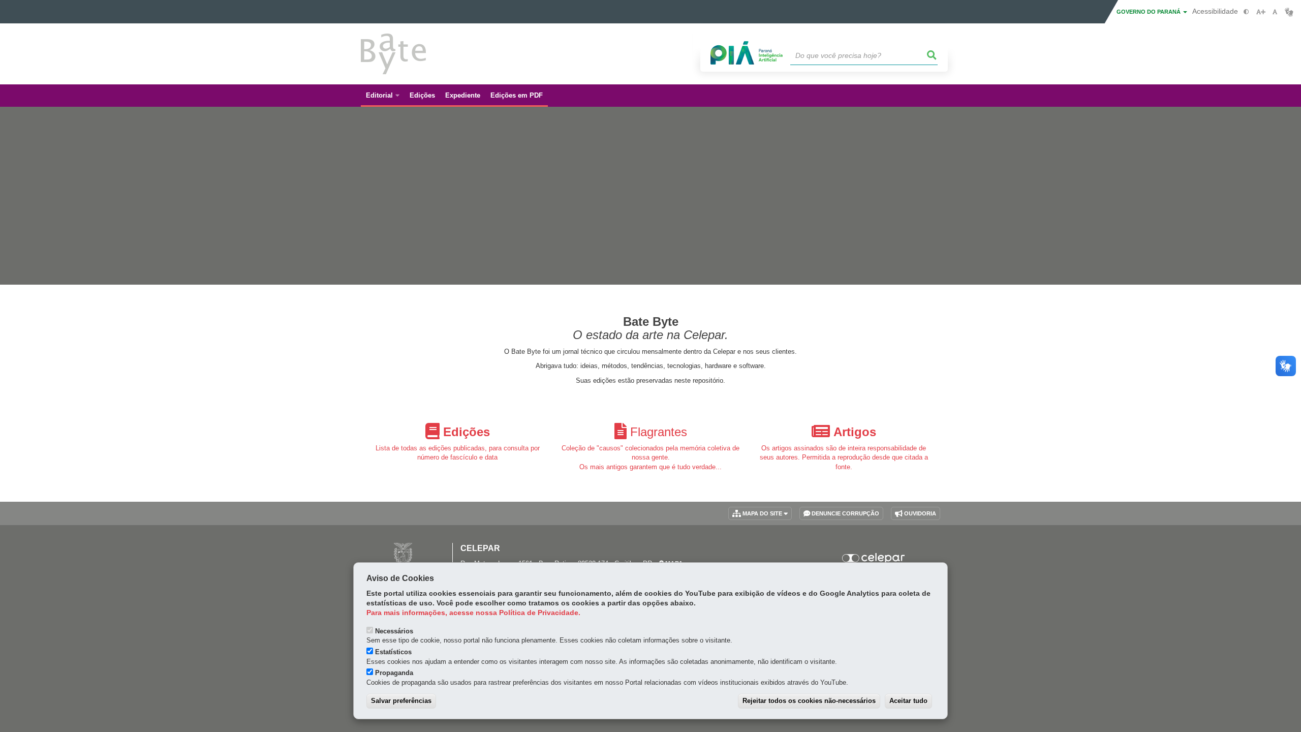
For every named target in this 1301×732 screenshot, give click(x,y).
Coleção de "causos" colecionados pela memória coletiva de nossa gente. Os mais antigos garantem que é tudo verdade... (650, 457)
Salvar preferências (401, 701)
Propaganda (394, 673)
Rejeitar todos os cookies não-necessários (809, 701)
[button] (932, 55)
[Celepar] (874, 558)
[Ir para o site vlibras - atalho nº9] (1289, 12)
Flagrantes (658, 431)
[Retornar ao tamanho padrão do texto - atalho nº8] (1275, 12)
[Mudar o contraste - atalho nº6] (1246, 12)
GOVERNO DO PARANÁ (1149, 12)
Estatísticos (393, 652)
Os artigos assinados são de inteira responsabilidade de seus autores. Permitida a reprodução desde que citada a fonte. (844, 457)
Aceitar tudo (908, 701)
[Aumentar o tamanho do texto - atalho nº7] (1260, 12)
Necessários (394, 631)
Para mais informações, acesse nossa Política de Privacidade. (473, 613)
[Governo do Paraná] (403, 553)
